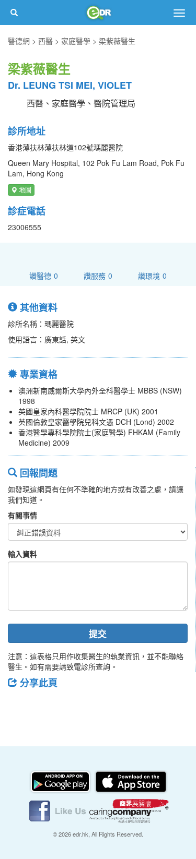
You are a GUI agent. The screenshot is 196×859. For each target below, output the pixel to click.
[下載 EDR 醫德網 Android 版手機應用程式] (61, 781)
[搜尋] (14, 12)
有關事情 (22, 515)
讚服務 (98, 275)
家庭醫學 (75, 40)
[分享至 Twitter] (47, 706)
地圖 (24, 189)
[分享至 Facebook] (20, 706)
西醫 (45, 40)
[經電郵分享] (101, 706)
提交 (98, 633)
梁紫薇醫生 (117, 40)
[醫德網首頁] (98, 12)
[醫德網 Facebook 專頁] (58, 810)
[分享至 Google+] (74, 706)
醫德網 (19, 40)
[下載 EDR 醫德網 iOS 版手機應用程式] (131, 781)
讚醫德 (43, 275)
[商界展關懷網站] (129, 810)
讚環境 (152, 275)
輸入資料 (22, 553)
